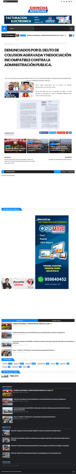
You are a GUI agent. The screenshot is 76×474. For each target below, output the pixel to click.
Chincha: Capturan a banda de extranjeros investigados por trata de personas (36, 453)
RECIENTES (20, 320)
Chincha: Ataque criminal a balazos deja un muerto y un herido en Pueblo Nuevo (59, 148)
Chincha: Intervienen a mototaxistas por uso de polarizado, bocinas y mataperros (36, 147)
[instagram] (69, 1)
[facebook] (62, 1)
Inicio (5, 43)
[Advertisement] (37, 304)
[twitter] (64, 1)
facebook (71, 171)
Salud (24, 367)
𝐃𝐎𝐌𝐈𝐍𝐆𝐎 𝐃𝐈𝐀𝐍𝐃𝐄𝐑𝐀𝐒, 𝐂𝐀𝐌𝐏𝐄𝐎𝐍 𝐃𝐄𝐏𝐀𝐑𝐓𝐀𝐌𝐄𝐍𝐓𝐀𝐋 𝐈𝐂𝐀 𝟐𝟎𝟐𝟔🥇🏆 (39, 35)
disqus (64, 171)
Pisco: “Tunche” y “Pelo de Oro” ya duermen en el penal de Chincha (33, 350)
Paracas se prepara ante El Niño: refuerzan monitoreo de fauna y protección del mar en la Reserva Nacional (43, 342)
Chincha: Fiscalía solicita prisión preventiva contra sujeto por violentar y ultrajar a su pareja (40, 446)
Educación (15, 367)
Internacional (41, 363)
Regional (16, 363)
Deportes (63, 363)
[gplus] (72, 1)
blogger (57, 171)
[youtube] (67, 1)
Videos (53, 363)
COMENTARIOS (56, 320)
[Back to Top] (73, 472)
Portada (4, 367)
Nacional (28, 363)
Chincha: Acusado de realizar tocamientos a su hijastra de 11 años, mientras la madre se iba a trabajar (40, 439)
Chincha (16, 35)
